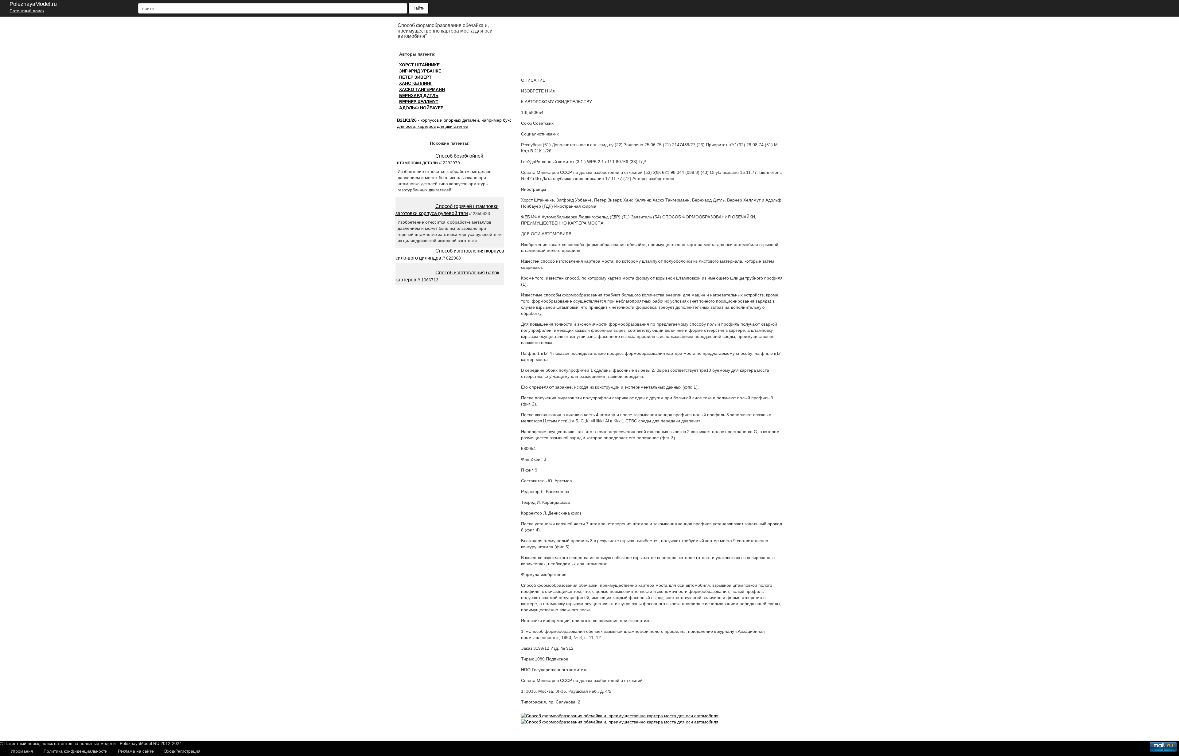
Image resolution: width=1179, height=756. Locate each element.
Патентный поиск (27, 10)
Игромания (22, 751)
